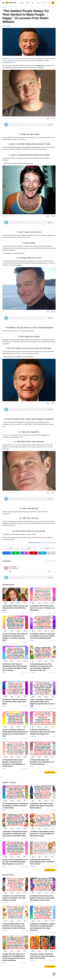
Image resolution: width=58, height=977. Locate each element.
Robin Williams (11, 58)
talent (3, 60)
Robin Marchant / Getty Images (47, 542)
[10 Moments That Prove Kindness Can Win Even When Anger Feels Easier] (15, 688)
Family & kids (33, 708)
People (4, 7)
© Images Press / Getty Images (8, 216)
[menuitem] (21, 2)
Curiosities (32, 672)
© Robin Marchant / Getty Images (9, 403)
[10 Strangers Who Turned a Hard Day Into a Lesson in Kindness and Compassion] (43, 595)
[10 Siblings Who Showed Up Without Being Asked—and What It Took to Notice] (43, 848)
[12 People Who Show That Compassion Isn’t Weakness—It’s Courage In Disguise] (43, 749)
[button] (10, 548)
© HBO (3, 311)
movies (14, 62)
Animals (4, 738)
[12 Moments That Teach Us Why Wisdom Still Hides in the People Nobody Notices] (43, 792)
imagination (8, 435)
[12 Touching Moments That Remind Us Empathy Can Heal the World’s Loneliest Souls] (15, 792)
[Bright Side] (10, 3)
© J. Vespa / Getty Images (7, 118)
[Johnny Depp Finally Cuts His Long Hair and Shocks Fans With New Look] (15, 595)
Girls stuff (32, 960)
